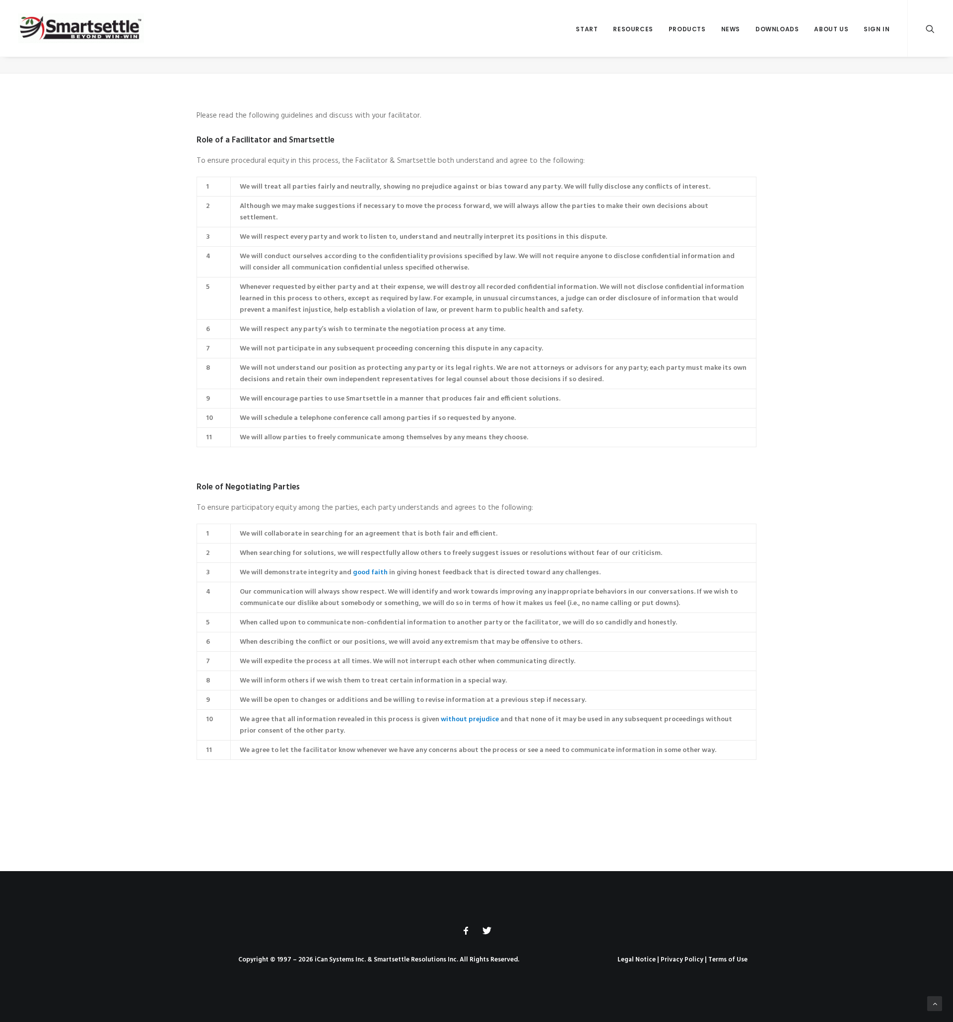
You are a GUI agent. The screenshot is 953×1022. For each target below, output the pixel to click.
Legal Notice (636, 959)
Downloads (777, 29)
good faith (370, 572)
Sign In (876, 29)
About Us (831, 29)
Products (687, 29)
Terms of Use (728, 959)
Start (587, 29)
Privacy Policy (682, 959)
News (730, 29)
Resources (633, 29)
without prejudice (470, 719)
